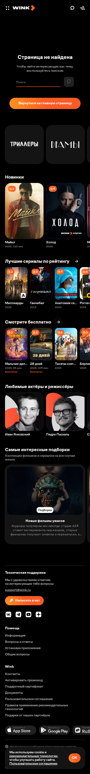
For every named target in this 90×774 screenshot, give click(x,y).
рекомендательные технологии (33, 756)
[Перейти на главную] (40, 8)
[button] (8, 8)
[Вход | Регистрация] (82, 7)
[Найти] (72, 7)
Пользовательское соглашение (33, 763)
